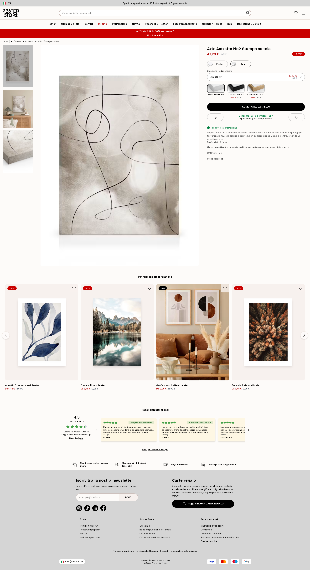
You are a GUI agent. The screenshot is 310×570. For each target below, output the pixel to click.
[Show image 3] (18, 151)
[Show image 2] (18, 109)
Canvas (17, 41)
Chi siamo (145, 525)
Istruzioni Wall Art (89, 525)
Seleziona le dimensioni (219, 70)
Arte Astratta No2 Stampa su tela (42, 41)
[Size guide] (215, 117)
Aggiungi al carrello (256, 106)
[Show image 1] (18, 66)
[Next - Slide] (307, 91)
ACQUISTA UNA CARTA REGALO (206, 503)
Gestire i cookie (209, 541)
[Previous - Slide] (204, 91)
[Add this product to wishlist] (297, 117)
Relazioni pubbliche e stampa (155, 529)
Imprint (164, 550)
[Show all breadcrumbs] (6, 41)
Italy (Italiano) (72, 561)
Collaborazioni (147, 533)
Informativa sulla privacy (184, 550)
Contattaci (206, 529)
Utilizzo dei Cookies (147, 550)
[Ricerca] (248, 13)
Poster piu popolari (90, 529)
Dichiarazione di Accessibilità (155, 537)
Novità (83, 533)
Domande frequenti (211, 533)
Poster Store (162, 560)
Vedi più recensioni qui (155, 449)
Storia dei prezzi (215, 158)
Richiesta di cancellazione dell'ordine (220, 537)
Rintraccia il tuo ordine (213, 525)
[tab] (296, 13)
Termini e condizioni (123, 550)
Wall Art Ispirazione (90, 537)
